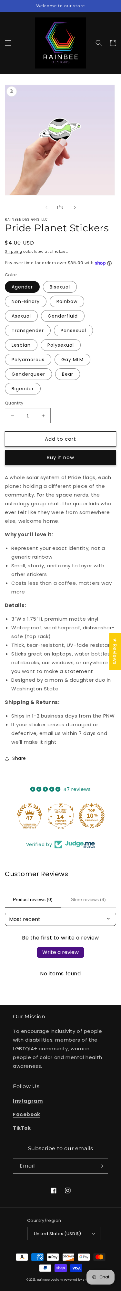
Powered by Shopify (79, 1280)
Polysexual (60, 345)
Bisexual (60, 287)
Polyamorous (28, 359)
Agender (22, 287)
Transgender (28, 330)
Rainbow (66, 301)
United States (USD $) (57, 1234)
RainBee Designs (50, 1280)
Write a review (60, 952)
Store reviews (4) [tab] (88, 899)
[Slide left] (46, 207)
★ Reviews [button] (115, 651)
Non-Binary (26, 301)
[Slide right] (75, 207)
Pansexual (73, 330)
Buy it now (60, 457)
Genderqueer (28, 374)
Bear (67, 374)
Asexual (21, 316)
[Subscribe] (101, 1166)
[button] (8, 43)
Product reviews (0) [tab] (33, 899)
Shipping (13, 251)
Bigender (23, 388)
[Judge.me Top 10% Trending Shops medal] (92, 816)
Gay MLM (72, 359)
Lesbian (21, 345)
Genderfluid (63, 316)
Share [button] (19, 758)
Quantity (14, 403)
